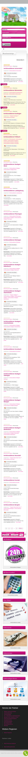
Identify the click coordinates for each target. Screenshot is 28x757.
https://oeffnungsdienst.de (9, 746)
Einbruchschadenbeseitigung (10, 718)
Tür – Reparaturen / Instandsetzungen (12, 715)
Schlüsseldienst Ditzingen (12, 240)
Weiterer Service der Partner (10, 711)
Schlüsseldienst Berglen (12, 505)
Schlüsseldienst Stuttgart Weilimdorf (11, 433)
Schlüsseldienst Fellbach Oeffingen (11, 142)
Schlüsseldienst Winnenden (13, 90)
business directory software (12, 753)
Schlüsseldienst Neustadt (12, 455)
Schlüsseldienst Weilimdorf (9, 434)
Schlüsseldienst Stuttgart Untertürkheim (12, 322)
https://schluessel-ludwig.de (10, 743)
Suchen (7, 44)
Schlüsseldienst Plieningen (13, 214)
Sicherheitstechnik (8, 713)
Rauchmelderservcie (8, 724)
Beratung (6, 725)
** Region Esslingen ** (14, 115)
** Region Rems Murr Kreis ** (15, 457)
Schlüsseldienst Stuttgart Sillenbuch (11, 270)
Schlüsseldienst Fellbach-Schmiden (11, 143)
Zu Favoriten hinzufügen (11, 73)
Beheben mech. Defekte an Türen (11, 717)
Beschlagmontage (8, 722)
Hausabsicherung (8, 720)
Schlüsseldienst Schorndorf (13, 68)
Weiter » (20, 528)
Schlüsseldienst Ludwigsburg (13, 190)
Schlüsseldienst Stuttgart (14, 168)
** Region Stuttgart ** (13, 294)
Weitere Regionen (8, 732)
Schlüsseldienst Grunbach (12, 349)
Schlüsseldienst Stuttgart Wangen (11, 405)
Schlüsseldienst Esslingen (12, 113)
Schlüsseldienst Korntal (12, 480)
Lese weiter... (21, 81)
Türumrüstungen (7, 714)
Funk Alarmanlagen (8, 721)
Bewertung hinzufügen (8, 66)
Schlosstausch (12, 139)
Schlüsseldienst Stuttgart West (10, 169)
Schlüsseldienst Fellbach (12, 137)
